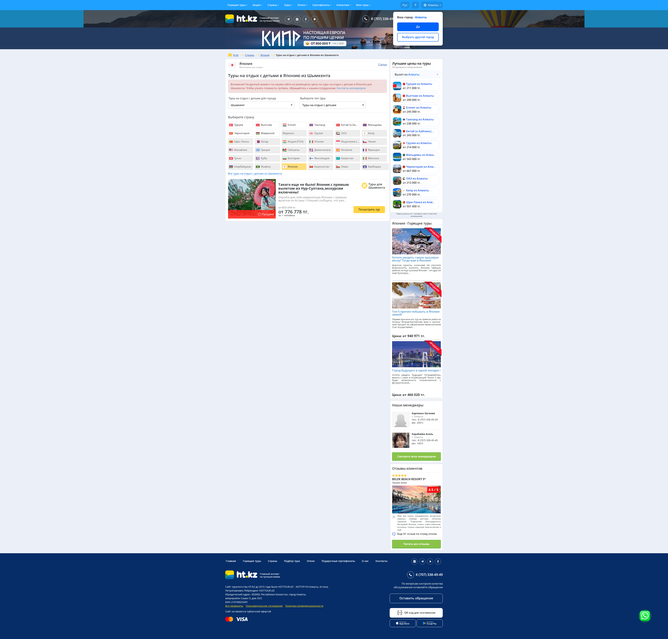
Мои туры (362, 5)
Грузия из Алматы (419, 143)
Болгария (293, 158)
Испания (346, 150)
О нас (365, 561)
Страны (272, 5)
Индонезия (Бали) (350, 141)
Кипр (370, 133)
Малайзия (240, 150)
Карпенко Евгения (423, 413)
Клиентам (343, 5)
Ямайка (265, 166)
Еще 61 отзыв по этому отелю (417, 533)
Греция (265, 150)
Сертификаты (320, 5)
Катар (264, 141)
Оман (344, 166)
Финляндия (321, 158)
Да (418, 27)
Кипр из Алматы (417, 190)
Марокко (288, 133)
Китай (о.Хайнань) (350, 124)
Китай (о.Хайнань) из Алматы (426, 131)
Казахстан (347, 158)
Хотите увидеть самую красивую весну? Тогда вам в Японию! (415, 259)
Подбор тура (292, 561)
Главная (231, 561)
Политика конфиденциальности (304, 606)
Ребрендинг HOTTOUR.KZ (259, 590)
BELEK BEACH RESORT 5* (409, 479)
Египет (291, 124)
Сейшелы (293, 150)
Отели (301, 5)
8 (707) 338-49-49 (384, 18)
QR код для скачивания (419, 612)
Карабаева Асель (422, 434)
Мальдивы (374, 124)
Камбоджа (374, 166)
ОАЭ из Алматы (417, 178)
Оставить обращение (416, 598)
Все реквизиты (234, 606)
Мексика (373, 158)
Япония (264, 55)
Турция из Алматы (419, 84)
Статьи (382, 64)
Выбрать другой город (418, 37)
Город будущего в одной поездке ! (416, 370)
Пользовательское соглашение (264, 606)
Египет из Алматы (418, 107)
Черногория (241, 133)
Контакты (381, 561)
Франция (373, 150)
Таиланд (319, 124)
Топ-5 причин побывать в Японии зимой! (416, 313)
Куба (263, 158)
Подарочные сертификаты (338, 561)
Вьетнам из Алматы (420, 96)
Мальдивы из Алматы (421, 155)
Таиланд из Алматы (420, 119)
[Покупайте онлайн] (237, 619)
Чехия (371, 141)
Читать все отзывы (416, 544)
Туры (287, 5)
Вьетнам (266, 124)
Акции (257, 5)
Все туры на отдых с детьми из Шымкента (255, 173)
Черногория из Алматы (422, 167)
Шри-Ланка (241, 141)
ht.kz (236, 55)
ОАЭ (343, 133)
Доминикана (322, 150)
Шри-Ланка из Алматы (422, 202)
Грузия (318, 133)
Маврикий (267, 133)
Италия (319, 141)
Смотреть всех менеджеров (416, 456)
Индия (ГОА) (295, 141)
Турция (238, 124)
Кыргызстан (321, 166)
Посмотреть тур (369, 209)
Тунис (237, 158)
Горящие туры (236, 5)
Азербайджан (242, 166)
